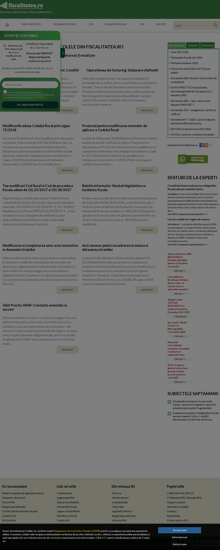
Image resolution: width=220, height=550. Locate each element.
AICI (104, 537)
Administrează (179, 537)
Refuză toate (180, 544)
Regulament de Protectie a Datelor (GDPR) (77, 530)
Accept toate (179, 530)
